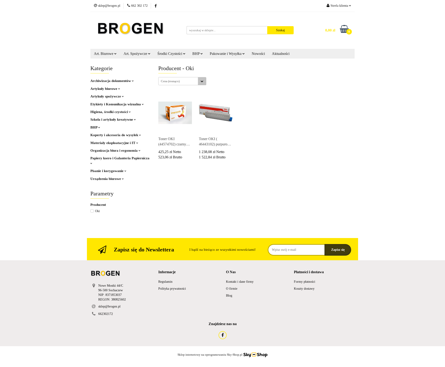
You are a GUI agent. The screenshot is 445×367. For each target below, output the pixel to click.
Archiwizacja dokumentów (111, 81)
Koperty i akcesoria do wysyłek (114, 135)
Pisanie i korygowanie (107, 171)
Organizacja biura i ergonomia (114, 150)
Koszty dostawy (304, 288)
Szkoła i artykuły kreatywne (112, 119)
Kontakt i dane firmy (240, 281)
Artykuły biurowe (104, 89)
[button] (167, 272)
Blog (229, 295)
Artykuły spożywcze (106, 96)
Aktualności (280, 54)
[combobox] (182, 81)
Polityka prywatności (172, 288)
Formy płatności (304, 281)
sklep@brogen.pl (109, 306)
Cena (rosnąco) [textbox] (170, 81)
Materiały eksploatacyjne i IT (113, 143)
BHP (94, 127)
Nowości (258, 54)
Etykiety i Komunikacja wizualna (116, 104)
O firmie (231, 288)
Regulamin (165, 281)
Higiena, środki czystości (109, 112)
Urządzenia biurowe (106, 179)
